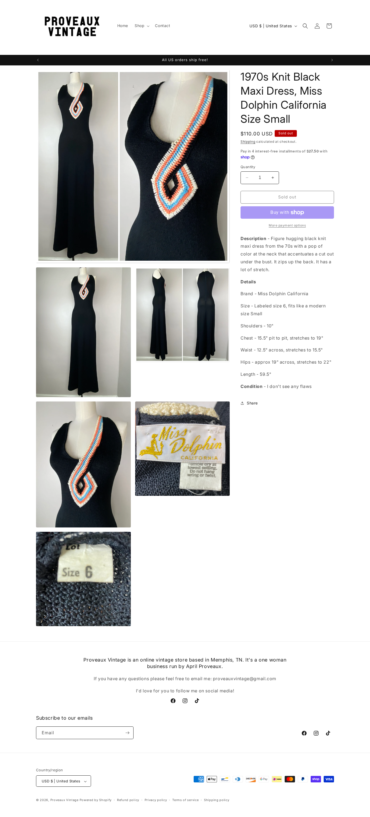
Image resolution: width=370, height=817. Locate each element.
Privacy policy (156, 800)
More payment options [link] (287, 225)
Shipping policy (216, 800)
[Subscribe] (127, 732)
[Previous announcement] (38, 60)
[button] (141, 25)
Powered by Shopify (96, 800)
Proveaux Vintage (64, 800)
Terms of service (185, 800)
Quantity (248, 167)
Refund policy (128, 800)
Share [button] (252, 403)
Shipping (248, 142)
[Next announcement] (332, 60)
